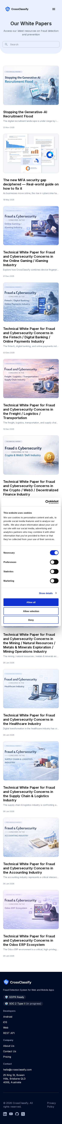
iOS (5, 1022)
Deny (31, 620)
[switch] (54, 562)
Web (5, 1027)
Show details (46, 593)
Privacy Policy (51, 1104)
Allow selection (31, 611)
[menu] (54, 9)
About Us (8, 1045)
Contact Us (9, 1051)
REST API (9, 1033)
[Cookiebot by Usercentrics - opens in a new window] (45, 502)
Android (7, 1016)
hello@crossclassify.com (17, 1069)
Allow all (31, 602)
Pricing (7, 1056)
